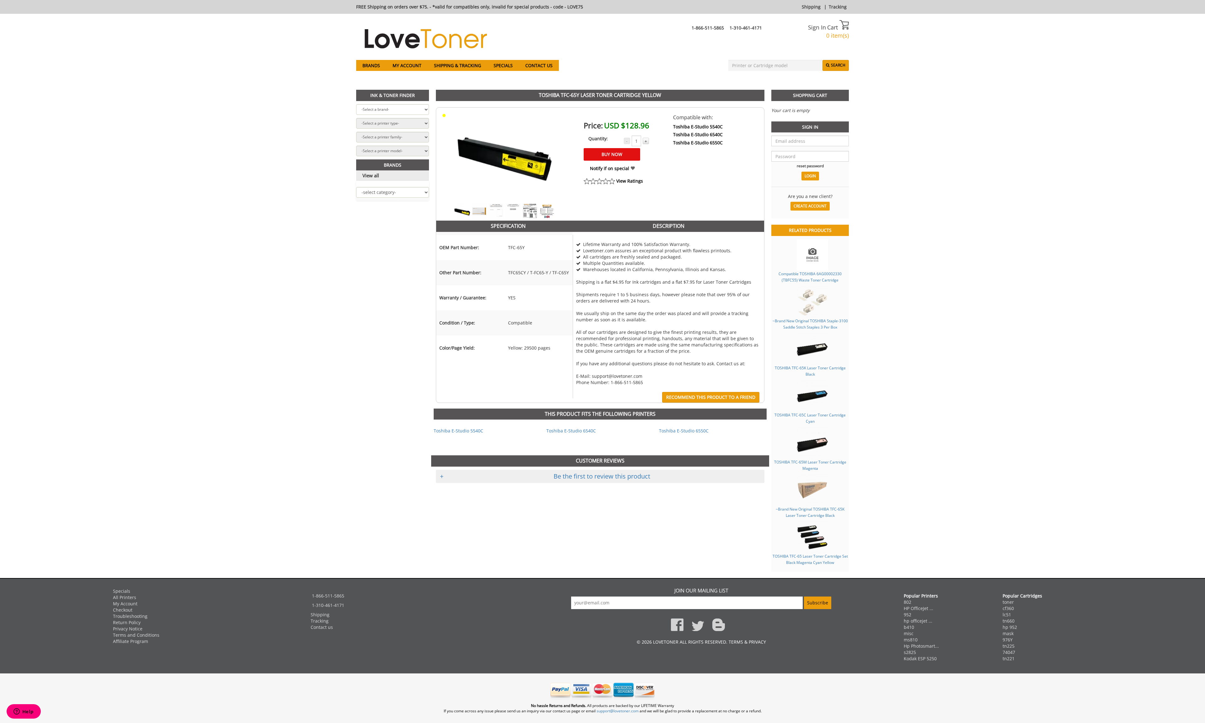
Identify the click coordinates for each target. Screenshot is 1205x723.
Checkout (122, 610)
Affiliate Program (130, 641)
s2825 (910, 652)
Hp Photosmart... (921, 646)
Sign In (817, 27)
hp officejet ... (918, 621)
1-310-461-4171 (746, 28)
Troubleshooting (130, 616)
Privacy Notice (127, 629)
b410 (909, 627)
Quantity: (598, 139)
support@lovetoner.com (618, 711)
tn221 (1009, 658)
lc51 (1007, 615)
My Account (407, 65)
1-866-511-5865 (708, 28)
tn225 (1009, 646)
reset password (810, 165)
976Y (1008, 640)
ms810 (911, 640)
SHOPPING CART (810, 95)
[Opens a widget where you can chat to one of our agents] (23, 712)
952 (907, 615)
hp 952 (1010, 627)
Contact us (539, 65)
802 (907, 602)
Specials (503, 65)
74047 (1009, 652)
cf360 (1008, 608)
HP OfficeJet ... (918, 608)
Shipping (811, 7)
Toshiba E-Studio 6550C (698, 142)
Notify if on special (610, 168)
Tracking (838, 7)
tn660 (1009, 621)
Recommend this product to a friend (710, 397)
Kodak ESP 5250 (920, 658)
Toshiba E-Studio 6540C (698, 134)
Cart (833, 27)
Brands (371, 65)
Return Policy (127, 622)
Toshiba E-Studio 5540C (698, 126)
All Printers (124, 597)
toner (1008, 602)
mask (1008, 633)
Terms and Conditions (136, 635)
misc (908, 633)
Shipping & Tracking (457, 65)
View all (370, 175)
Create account (810, 206)
